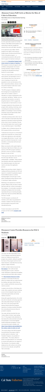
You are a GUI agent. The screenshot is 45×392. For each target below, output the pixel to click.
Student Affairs (37, 243)
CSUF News (4, 4)
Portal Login (27, 1)
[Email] (15, 22)
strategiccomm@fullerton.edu (28, 380)
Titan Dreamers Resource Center (12, 276)
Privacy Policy (25, 371)
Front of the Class (29, 27)
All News (1, 367)
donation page (39, 75)
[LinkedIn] (13, 22)
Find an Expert (25, 370)
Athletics (1, 370)
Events (23, 6)
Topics (3, 6)
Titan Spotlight (17, 6)
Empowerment (35, 39)
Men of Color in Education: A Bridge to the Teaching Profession (34, 32)
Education (30, 39)
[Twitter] (11, 22)
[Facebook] (8, 22)
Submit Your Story (38, 373)
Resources (34, 1)
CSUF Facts (25, 367)
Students (26, 245)
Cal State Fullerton (6, 1)
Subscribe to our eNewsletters (39, 367)
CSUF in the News (9, 6)
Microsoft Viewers (11, 390)
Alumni (25, 39)
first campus (4, 268)
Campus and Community (28, 243)
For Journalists (35, 6)
